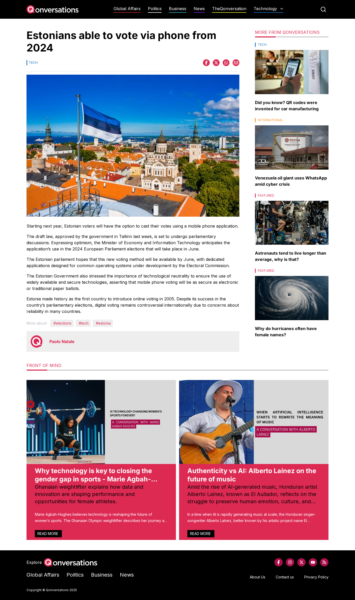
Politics (155, 8)
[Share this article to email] (236, 62)
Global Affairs (127, 8)
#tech (84, 323)
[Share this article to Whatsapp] (226, 62)
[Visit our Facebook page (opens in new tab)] (278, 562)
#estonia (103, 323)
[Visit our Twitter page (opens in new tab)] (301, 562)
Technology (265, 8)
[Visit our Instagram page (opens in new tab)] (290, 562)
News (199, 8)
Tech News (268, 18)
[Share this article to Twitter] (216, 62)
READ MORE (48, 533)
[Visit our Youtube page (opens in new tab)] (313, 562)
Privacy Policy (316, 577)
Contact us (285, 577)
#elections (62, 323)
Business (177, 8)
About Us (257, 577)
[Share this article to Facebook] (206, 62)
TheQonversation (229, 8)
